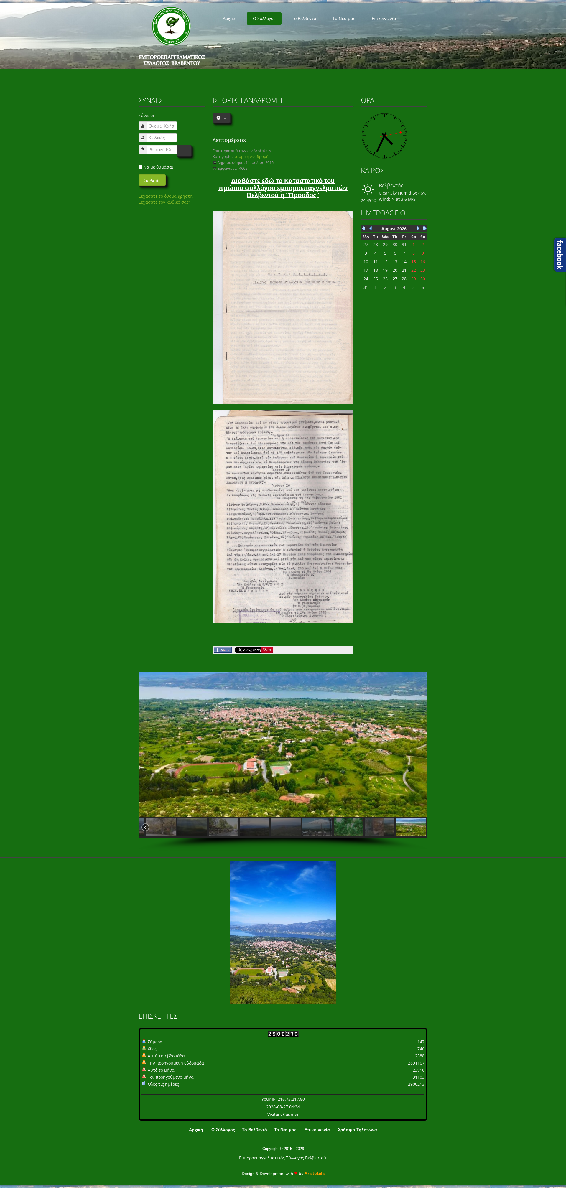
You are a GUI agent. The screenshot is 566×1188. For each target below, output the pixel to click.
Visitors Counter (283, 1114)
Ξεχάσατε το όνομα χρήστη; (166, 196)
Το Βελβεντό (304, 18)
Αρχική (229, 18)
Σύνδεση (152, 180)
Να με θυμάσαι (158, 167)
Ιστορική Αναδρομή (251, 156)
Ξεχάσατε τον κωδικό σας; (164, 202)
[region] (283, 761)
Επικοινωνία (384, 18)
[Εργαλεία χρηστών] (221, 118)
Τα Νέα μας (344, 18)
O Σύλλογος (264, 18)
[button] (155, 827)
